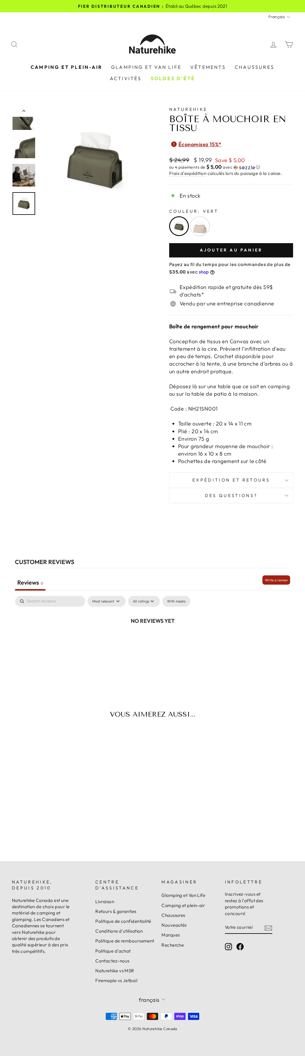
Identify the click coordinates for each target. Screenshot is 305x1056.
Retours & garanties (115, 911)
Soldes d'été (173, 78)
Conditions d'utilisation (119, 931)
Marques (170, 935)
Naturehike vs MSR (114, 970)
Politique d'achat (113, 951)
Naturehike (188, 109)
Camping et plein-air (66, 67)
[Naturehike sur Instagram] (228, 946)
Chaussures (254, 67)
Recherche (172, 945)
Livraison (104, 901)
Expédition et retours (231, 480)
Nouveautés (174, 925)
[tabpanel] (152, 641)
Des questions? (231, 495)
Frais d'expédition (187, 173)
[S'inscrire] (268, 927)
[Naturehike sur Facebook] (240, 946)
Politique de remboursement (124, 941)
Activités (126, 78)
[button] (231, 167)
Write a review (276, 580)
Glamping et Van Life (146, 67)
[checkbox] (176, 601)
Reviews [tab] (30, 582)
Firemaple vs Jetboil (116, 980)
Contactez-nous (112, 961)
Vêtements (208, 67)
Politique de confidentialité (123, 921)
